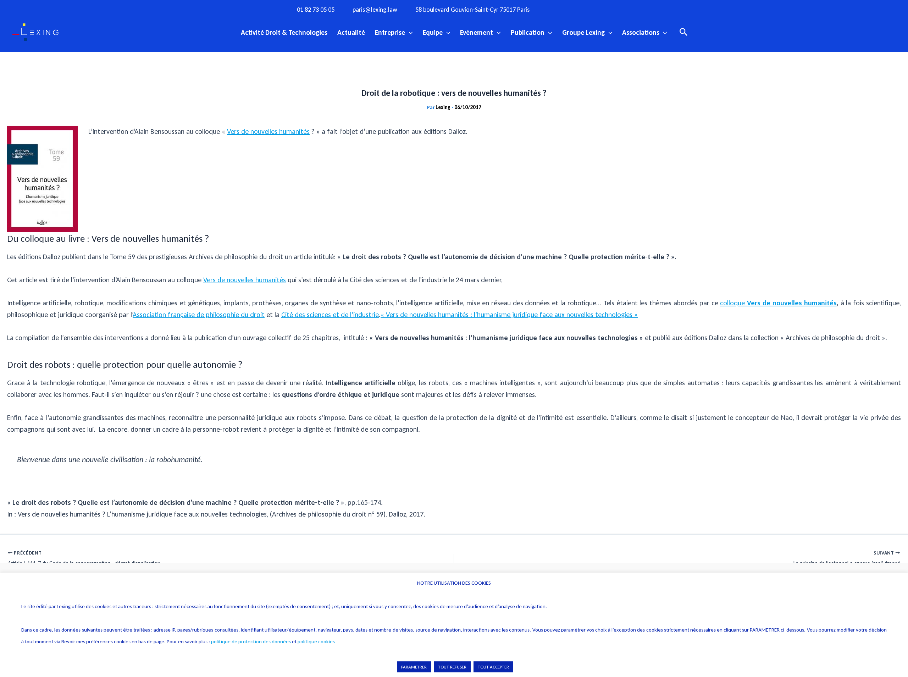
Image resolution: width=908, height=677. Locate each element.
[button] (409, 32)
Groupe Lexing (583, 32)
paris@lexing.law (375, 10)
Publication (527, 32)
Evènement (476, 32)
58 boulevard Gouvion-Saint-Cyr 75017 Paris (472, 10)
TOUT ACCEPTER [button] (493, 667)
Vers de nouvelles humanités (268, 131)
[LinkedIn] (617, 9)
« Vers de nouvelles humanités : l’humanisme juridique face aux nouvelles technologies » (509, 314)
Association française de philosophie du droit (199, 314)
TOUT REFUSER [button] (452, 667)
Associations (640, 32)
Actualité (351, 32)
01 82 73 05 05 (315, 10)
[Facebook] (559, 9)
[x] (588, 9)
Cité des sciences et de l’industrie (330, 314)
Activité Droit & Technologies (284, 32)
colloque (778, 303)
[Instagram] (573, 9)
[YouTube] (602, 9)
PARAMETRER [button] (414, 667)
